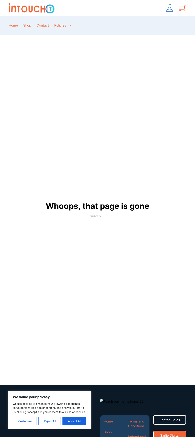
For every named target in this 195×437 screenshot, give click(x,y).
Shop (27, 25)
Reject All (50, 421)
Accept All (74, 421)
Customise (25, 421)
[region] (49, 410)
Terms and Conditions (136, 423)
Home (13, 25)
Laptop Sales (170, 420)
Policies (60, 25)
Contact (43, 25)
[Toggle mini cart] (182, 8)
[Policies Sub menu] (69, 25)
